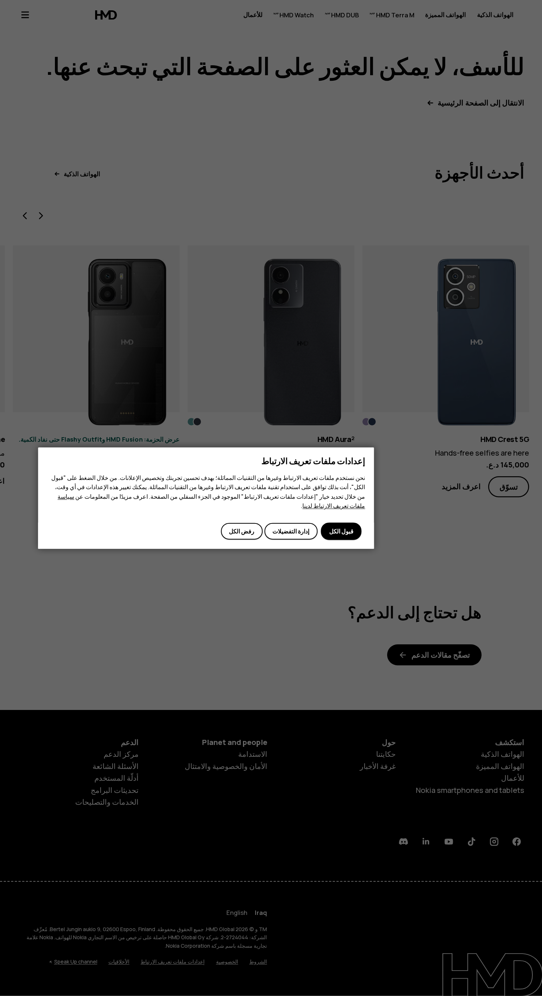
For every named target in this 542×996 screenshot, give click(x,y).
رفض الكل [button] (241, 531)
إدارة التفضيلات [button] (290, 531)
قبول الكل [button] (341, 531)
